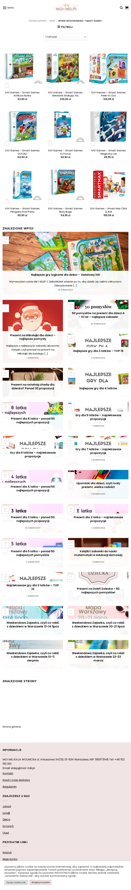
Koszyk (7, 852)
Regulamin (10, 787)
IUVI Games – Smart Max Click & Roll (108, 210)
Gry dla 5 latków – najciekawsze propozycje (98, 417)
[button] (8, 8)
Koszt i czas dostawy (16, 780)
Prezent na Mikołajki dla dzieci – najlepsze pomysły (32, 337)
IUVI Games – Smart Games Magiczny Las (108, 152)
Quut (6, 833)
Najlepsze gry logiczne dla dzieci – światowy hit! (65, 275)
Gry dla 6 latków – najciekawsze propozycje (33, 454)
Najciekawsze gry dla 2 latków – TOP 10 (33, 587)
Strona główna (37, 20)
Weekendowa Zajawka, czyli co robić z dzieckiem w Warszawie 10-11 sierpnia (32, 656)
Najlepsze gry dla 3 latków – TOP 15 (98, 351)
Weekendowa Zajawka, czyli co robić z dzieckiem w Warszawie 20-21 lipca (98, 624)
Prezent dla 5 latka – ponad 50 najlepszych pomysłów (33, 553)
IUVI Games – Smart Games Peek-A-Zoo (108, 94)
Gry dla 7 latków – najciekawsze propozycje (98, 451)
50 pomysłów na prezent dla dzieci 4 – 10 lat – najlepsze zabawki (98, 315)
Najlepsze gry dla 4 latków (98, 388)
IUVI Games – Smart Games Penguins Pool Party (22, 210)
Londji (6, 813)
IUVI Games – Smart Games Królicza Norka (22, 94)
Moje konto (10, 859)
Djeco (6, 819)
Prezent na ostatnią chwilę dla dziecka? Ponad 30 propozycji (32, 386)
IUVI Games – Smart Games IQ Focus (65, 152)
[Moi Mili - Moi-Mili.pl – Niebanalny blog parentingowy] (65, 7)
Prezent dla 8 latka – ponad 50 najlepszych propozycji (33, 420)
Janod (7, 806)
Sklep (52, 20)
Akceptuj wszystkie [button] (41, 882)
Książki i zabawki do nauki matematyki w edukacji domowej (98, 553)
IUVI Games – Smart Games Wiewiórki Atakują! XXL (65, 94)
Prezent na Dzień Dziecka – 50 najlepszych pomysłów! (98, 590)
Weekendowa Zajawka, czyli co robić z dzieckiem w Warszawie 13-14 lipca (32, 624)
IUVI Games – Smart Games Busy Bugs (65, 210)
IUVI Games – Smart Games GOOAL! (22, 152)
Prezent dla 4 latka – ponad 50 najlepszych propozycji (33, 488)
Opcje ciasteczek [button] (16, 882)
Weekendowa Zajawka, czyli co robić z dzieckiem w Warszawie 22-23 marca (98, 656)
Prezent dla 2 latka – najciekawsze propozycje (98, 519)
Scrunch (8, 826)
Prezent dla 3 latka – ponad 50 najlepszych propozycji (33, 519)
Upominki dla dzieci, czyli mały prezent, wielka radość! (98, 485)
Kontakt (8, 773)
